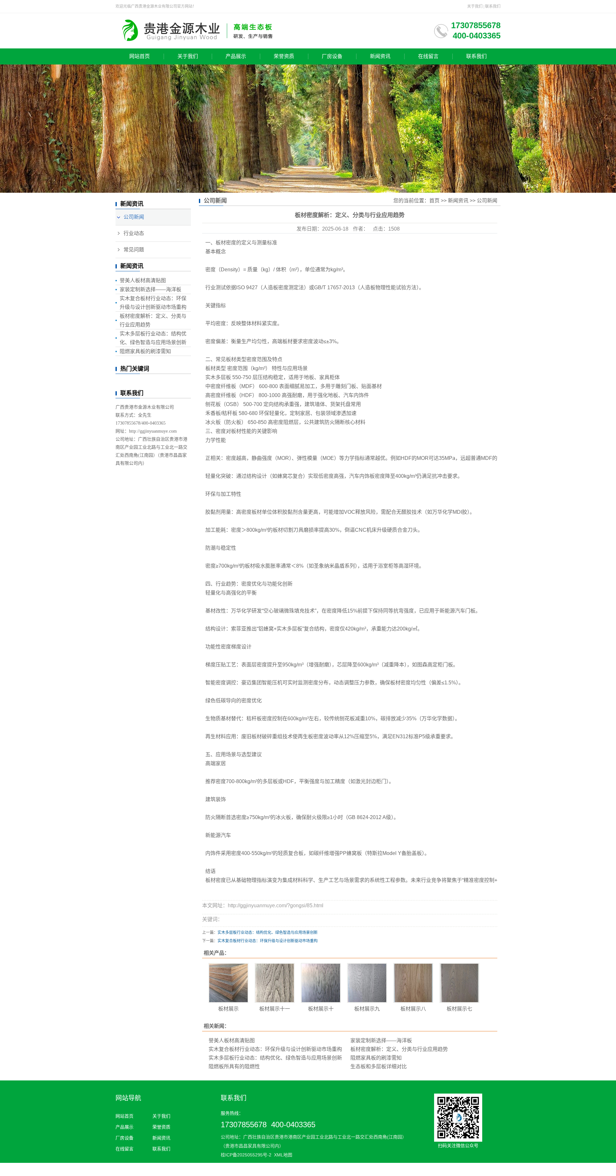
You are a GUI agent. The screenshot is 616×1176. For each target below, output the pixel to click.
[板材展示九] (367, 983)
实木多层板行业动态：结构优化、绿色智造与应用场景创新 (268, 932)
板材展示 (228, 1008)
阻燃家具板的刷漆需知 (145, 351)
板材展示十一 (274, 1008)
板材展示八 (413, 1008)
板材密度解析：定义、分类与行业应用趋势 (399, 1049)
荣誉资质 (284, 56)
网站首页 (139, 56)
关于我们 (475, 6)
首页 (434, 200)
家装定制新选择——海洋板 (150, 289)
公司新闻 (134, 217)
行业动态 (134, 233)
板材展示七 (459, 1008)
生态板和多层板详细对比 (378, 1066)
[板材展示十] (321, 983)
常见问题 (134, 249)
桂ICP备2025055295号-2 (246, 1154)
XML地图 (283, 1154)
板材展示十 (321, 1008)
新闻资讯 (380, 56)
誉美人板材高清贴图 (143, 280)
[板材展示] (228, 983)
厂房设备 (332, 56)
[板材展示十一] (275, 983)
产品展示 (236, 56)
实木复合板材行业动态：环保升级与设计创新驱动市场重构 (268, 941)
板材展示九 (367, 1008)
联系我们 (493, 6)
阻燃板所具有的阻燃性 (234, 1066)
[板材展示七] (459, 983)
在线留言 (428, 56)
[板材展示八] (413, 983)
